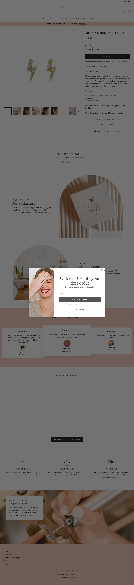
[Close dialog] (102, 270)
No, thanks (80, 309)
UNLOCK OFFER (80, 299)
